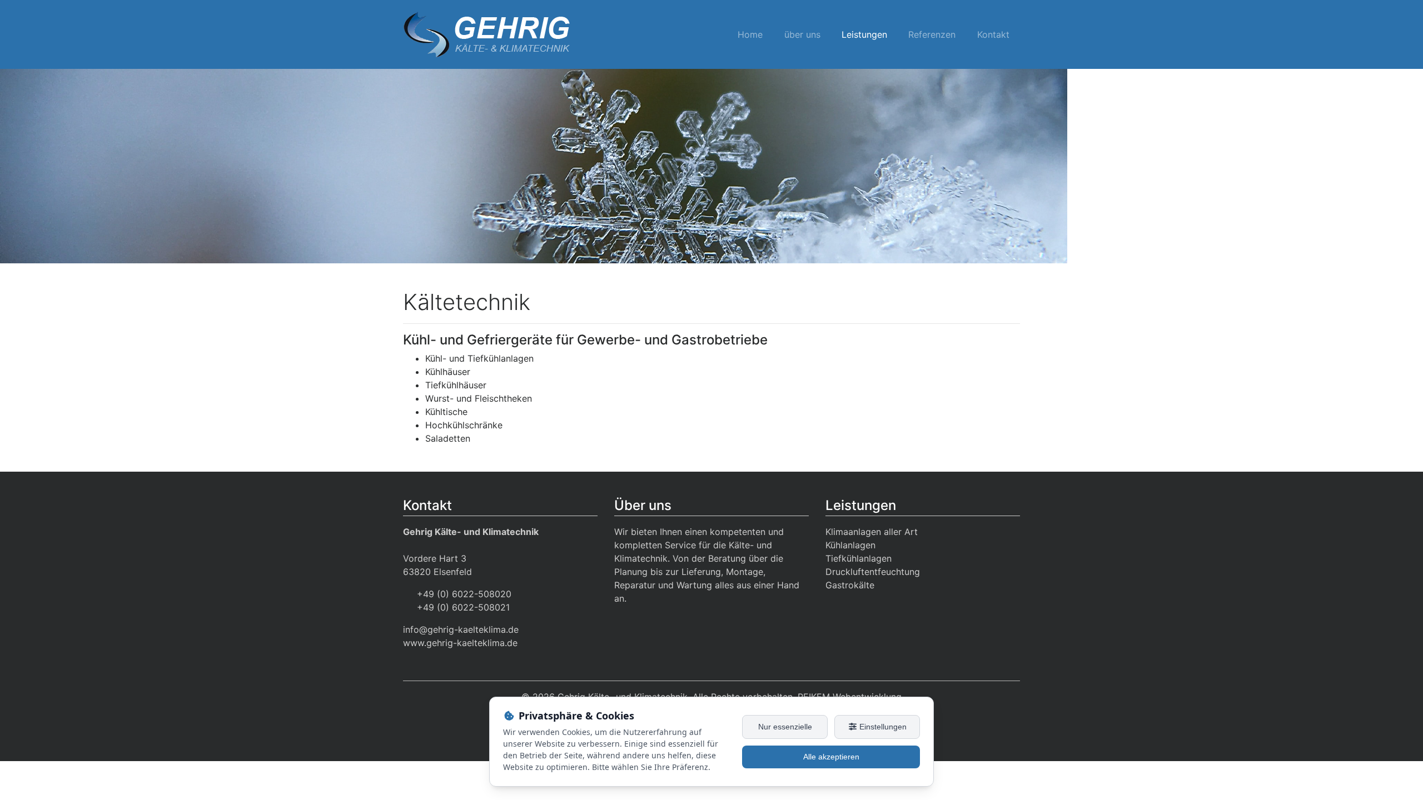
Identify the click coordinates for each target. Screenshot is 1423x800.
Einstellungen (882, 726)
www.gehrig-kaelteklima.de (460, 642)
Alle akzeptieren (831, 756)
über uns (802, 34)
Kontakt (993, 34)
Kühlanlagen (850, 545)
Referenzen (932, 34)
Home (750, 34)
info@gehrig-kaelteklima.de (461, 629)
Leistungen (864, 34)
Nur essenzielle (785, 726)
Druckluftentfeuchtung (872, 571)
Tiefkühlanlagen (858, 558)
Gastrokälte (849, 585)
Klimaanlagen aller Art (871, 531)
